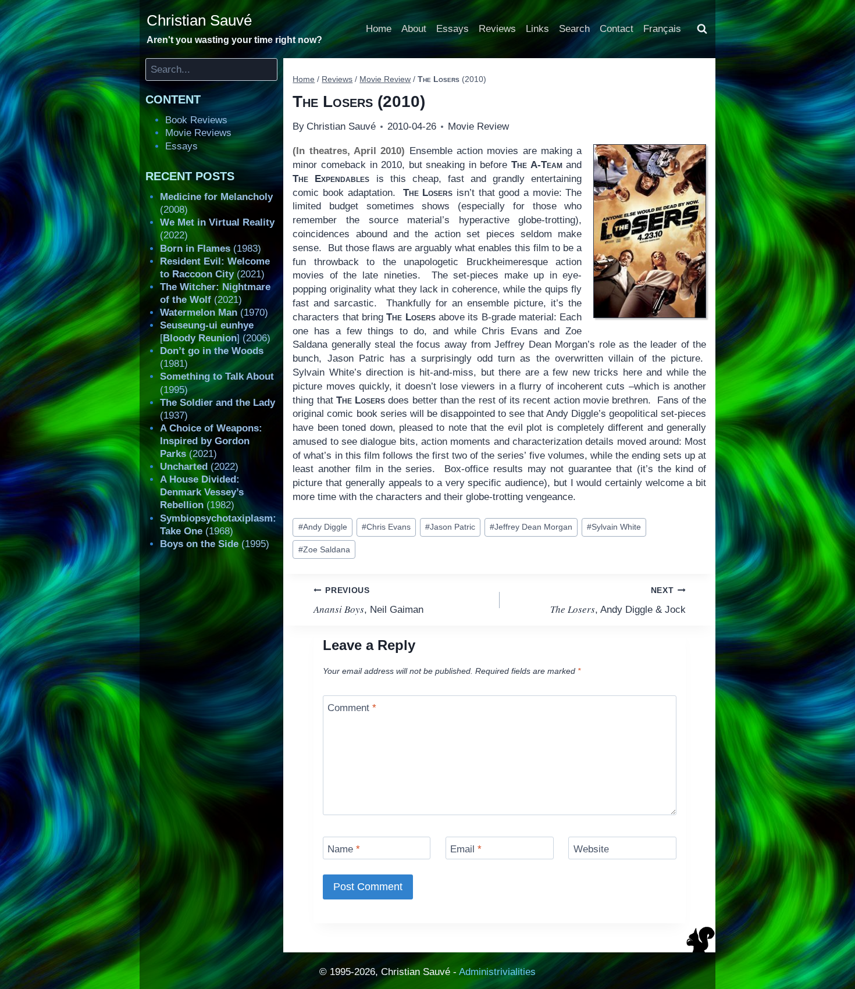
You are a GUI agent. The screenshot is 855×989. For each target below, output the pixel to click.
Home (378, 28)
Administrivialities (497, 971)
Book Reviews (196, 120)
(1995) (214, 543)
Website (591, 849)
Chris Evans (386, 527)
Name (343, 849)
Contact (616, 28)
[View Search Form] (702, 29)
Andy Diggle (322, 527)
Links (537, 28)
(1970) (214, 312)
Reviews (497, 28)
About (413, 28)
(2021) (211, 441)
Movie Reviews (198, 132)
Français (662, 28)
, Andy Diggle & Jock (618, 600)
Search (574, 28)
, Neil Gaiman (368, 600)
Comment (351, 707)
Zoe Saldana (324, 549)
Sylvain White (614, 527)
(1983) (210, 248)
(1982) (202, 492)
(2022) (199, 466)
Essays (452, 28)
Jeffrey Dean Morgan (531, 527)
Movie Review (478, 126)
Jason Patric (450, 527)
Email (466, 849)
